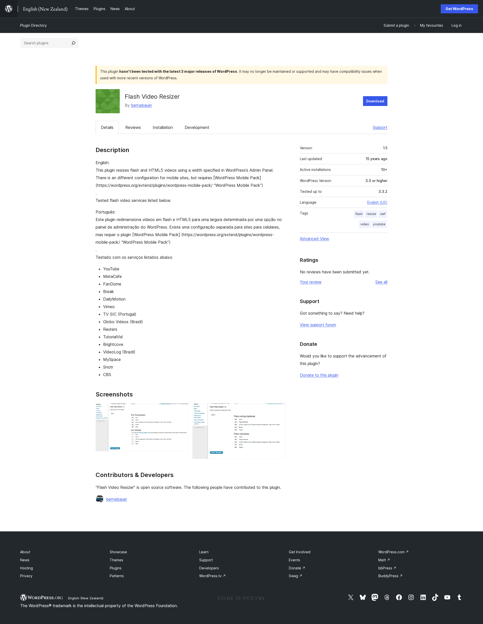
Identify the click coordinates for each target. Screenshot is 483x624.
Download (375, 101)
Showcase (118, 552)
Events (294, 560)
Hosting (26, 568)
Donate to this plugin (319, 375)
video (364, 224)
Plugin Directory (33, 25)
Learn (204, 552)
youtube (379, 224)
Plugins (116, 568)
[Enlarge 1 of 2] (181, 410)
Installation (163, 127)
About (25, 552)
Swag (295, 576)
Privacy (26, 576)
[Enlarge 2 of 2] (278, 410)
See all (381, 281)
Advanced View (314, 238)
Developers (209, 568)
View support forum (318, 324)
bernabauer (141, 105)
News (24, 560)
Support (380, 127)
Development (197, 127)
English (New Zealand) (85, 598)
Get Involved (299, 552)
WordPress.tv (212, 576)
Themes (116, 560)
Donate (297, 568)
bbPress (387, 568)
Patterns (117, 576)
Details (107, 127)
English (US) (377, 202)
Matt (384, 560)
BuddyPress (390, 576)
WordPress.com (393, 552)
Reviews (133, 127)
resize (371, 214)
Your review (310, 281)
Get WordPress (459, 9)
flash (359, 214)
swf (382, 214)
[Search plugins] (73, 43)
